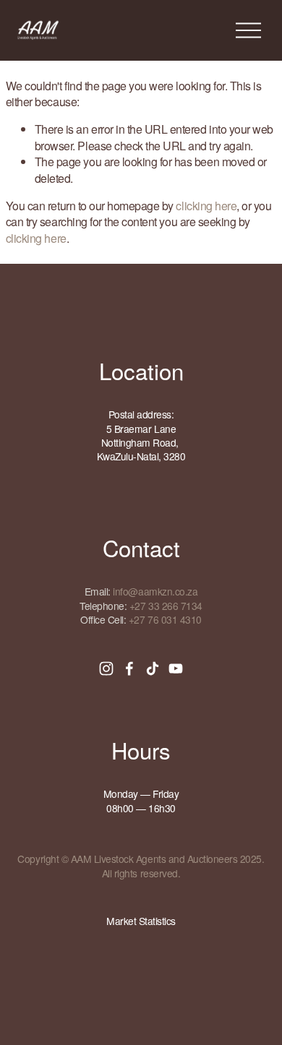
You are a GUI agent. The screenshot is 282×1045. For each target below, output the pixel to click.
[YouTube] (175, 668)
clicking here (206, 205)
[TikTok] (152, 668)
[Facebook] (129, 668)
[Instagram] (106, 668)
